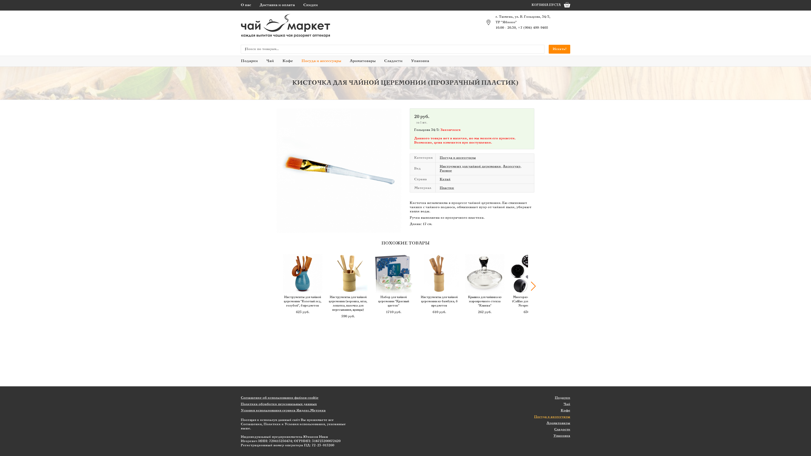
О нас (246, 5)
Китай (445, 179)
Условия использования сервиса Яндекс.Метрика (283, 410)
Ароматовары (363, 61)
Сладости (393, 61)
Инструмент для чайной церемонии (470, 166)
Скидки (310, 5)
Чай (270, 61)
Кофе (287, 61)
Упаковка (420, 61)
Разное (446, 170)
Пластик (447, 188)
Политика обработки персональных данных (279, 404)
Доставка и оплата (277, 5)
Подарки (249, 61)
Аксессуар (511, 166)
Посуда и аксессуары (321, 61)
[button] (277, 286)
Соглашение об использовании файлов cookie (279, 397)
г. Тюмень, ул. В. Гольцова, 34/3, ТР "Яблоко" (522, 19)
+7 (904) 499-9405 (533, 27)
